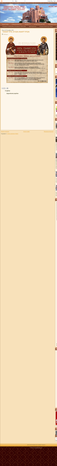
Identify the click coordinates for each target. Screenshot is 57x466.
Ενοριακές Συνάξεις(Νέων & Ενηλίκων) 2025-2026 (14, 26)
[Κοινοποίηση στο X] (6, 88)
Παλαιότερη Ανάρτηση (48, 131)
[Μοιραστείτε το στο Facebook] (7, 88)
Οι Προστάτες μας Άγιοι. (39, 24)
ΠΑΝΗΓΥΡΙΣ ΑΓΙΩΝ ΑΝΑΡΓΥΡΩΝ (16, 32)
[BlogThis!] (4, 88)
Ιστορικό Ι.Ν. (28, 24)
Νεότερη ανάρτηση (5, 131)
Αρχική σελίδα (5, 24)
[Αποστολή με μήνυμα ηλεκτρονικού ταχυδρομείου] (2, 88)
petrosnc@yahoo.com (38, 447)
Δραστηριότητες (32, 26)
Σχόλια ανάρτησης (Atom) (12, 133)
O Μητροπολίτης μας (17, 24)
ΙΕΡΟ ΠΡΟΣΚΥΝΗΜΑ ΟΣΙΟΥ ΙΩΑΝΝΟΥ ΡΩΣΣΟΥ (36, 444)
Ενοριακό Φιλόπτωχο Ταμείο (46, 26)
